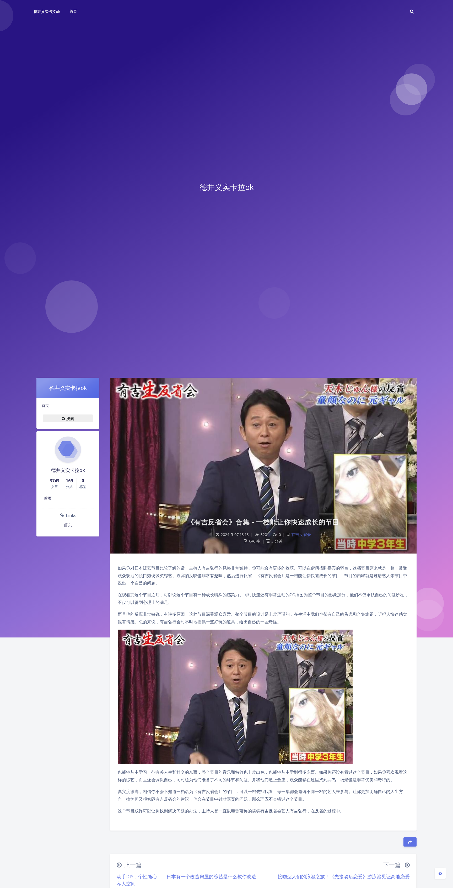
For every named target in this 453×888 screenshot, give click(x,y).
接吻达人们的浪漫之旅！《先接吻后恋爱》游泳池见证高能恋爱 (344, 876)
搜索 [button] (69, 418)
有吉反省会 (301, 534)
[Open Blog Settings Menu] (440, 873)
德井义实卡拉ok (47, 11)
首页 (45, 405)
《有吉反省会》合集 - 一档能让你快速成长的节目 (263, 522)
